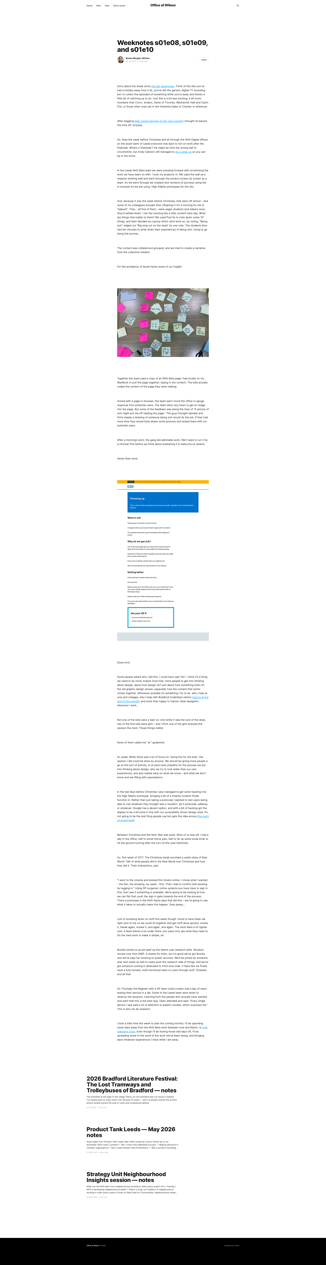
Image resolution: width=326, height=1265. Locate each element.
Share (204, 60)
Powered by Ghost (232, 1246)
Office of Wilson (163, 5)
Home (89, 5)
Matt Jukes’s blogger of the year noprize (158, 121)
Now (98, 5)
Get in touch (119, 5)
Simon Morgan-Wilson (138, 58)
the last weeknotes (162, 86)
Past (107, 5)
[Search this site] (238, 6)
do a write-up (183, 151)
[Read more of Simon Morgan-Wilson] (120, 59)
